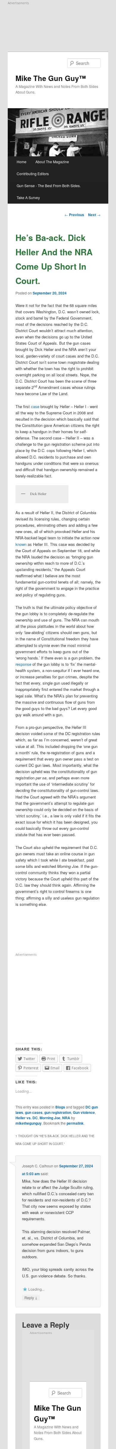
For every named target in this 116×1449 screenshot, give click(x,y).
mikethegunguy (28, 1123)
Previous (74, 214)
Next (94, 214)
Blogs (60, 1107)
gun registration (57, 1112)
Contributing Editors (33, 173)
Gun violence (84, 1112)
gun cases (34, 1112)
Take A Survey (28, 197)
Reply (30, 1297)
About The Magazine (52, 161)
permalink (75, 1123)
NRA (66, 1117)
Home (21, 161)
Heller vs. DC (26, 1117)
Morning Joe (50, 1117)
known (20, 544)
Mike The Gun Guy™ (50, 78)
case (34, 406)
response (23, 664)
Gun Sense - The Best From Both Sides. (49, 185)
